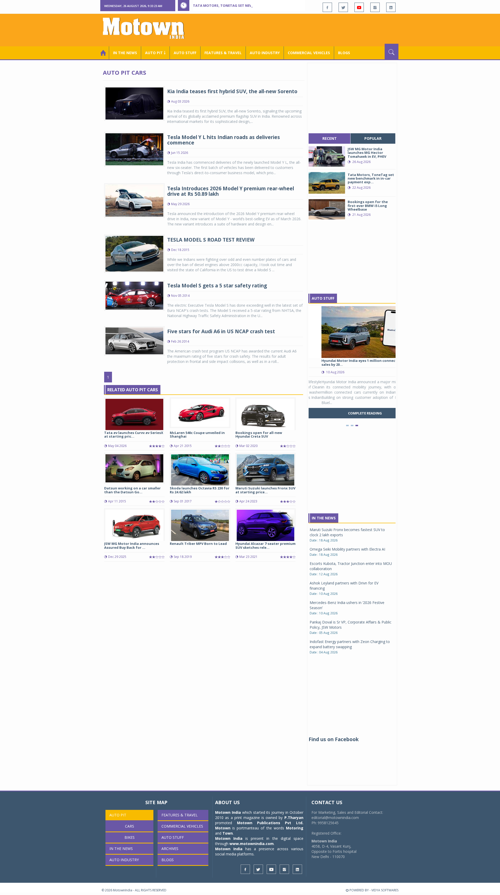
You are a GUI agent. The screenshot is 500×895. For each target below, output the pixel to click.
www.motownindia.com (251, 843)
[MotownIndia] (147, 28)
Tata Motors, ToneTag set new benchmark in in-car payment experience (261, 5)
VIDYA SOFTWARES (384, 890)
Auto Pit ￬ (155, 52)
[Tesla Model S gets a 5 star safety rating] (134, 295)
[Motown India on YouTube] (359, 7)
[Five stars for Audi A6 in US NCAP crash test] (134, 340)
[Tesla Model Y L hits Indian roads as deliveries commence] (134, 148)
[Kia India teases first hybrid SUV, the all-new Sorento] (134, 102)
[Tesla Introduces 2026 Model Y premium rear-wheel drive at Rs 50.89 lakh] (134, 200)
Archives (169, 848)
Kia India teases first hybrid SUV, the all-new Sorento (232, 91)
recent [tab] (329, 138)
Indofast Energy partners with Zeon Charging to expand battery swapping (350, 644)
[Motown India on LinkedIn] (391, 7)
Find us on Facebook (334, 739)
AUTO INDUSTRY (265, 52)
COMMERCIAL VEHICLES (309, 52)
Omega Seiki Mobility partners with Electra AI (347, 549)
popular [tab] (373, 138)
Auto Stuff (185, 52)
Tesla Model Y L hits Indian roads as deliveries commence (223, 140)
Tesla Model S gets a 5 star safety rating (217, 285)
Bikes (129, 837)
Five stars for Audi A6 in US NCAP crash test (221, 331)
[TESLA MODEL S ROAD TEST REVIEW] (134, 253)
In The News (324, 517)
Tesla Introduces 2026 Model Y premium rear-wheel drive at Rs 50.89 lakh (230, 191)
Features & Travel (223, 52)
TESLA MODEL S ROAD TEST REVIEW (210, 239)
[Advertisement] (303, 29)
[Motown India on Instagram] (375, 7)
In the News (125, 52)
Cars (129, 826)
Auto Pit (117, 814)
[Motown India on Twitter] (343, 7)
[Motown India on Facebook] (327, 7)
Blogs (344, 52)
